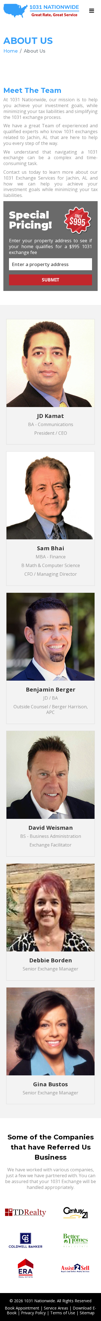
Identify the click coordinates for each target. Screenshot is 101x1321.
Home (10, 51)
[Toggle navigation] (92, 10)
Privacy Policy (33, 1312)
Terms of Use (62, 1312)
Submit (50, 280)
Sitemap (87, 1312)
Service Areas (56, 1308)
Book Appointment (22, 1308)
